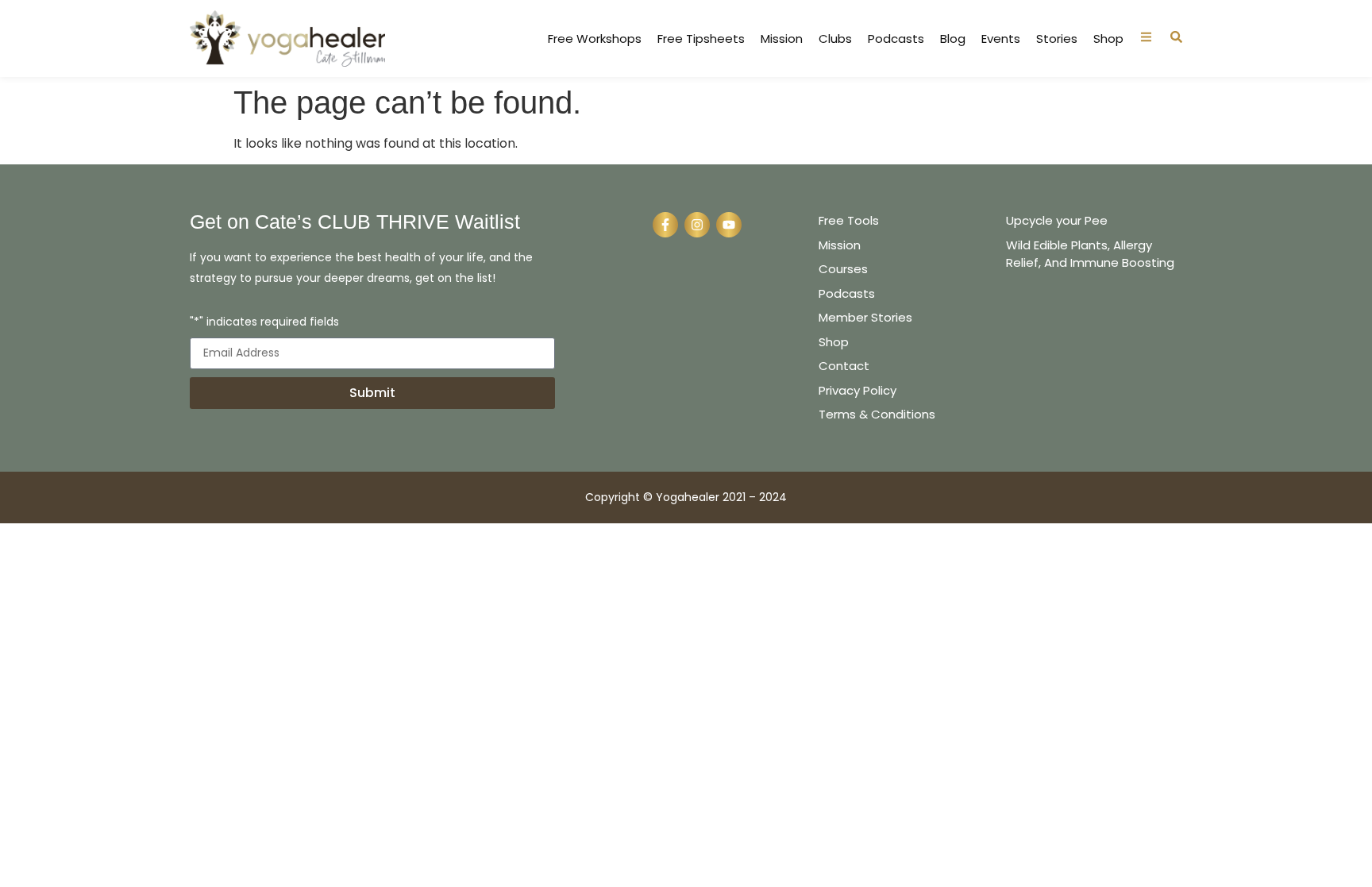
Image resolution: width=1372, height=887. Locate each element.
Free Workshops (595, 39)
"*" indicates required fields (264, 323)
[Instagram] (697, 224)
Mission (782, 39)
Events (1000, 39)
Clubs (835, 39)
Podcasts (896, 39)
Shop (1108, 39)
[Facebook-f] (665, 224)
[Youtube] (729, 224)
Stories (1056, 39)
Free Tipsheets (701, 39)
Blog (952, 39)
